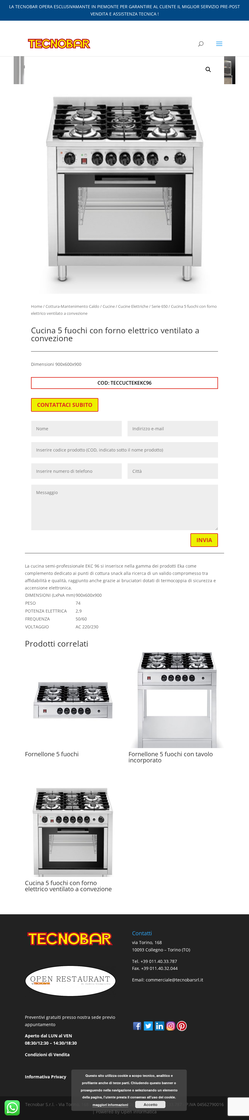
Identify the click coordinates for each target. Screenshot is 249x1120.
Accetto (150, 1104)
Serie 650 (160, 306)
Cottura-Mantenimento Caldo (72, 306)
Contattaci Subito (64, 404)
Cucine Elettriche (133, 306)
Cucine (109, 306)
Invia (204, 540)
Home (36, 306)
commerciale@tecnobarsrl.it (174, 980)
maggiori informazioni (110, 1104)
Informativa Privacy (45, 1077)
